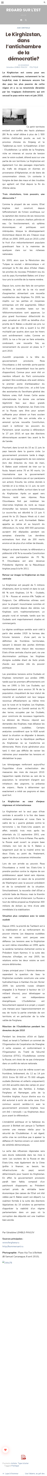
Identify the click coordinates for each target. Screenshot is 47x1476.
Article (14, 1463)
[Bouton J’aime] (5, 1450)
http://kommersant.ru (12, 1246)
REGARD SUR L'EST (23, 10)
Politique (15, 1465)
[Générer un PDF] (23, 1457)
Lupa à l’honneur (11, 1473)
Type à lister (23, 1463)
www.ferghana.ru (10, 1242)
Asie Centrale (23, 28)
